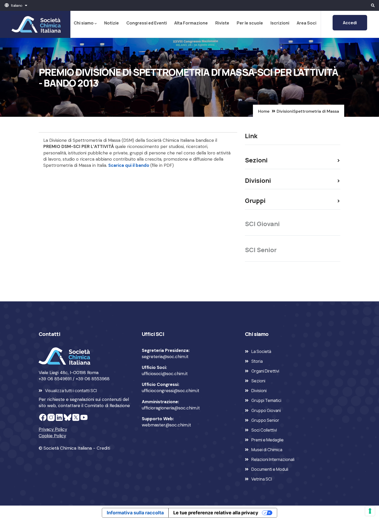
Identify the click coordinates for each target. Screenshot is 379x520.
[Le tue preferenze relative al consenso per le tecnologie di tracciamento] (370, 511)
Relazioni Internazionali (272, 459)
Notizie (111, 23)
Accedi (350, 23)
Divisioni (285, 111)
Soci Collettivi (264, 430)
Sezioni (258, 381)
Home (263, 111)
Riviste (222, 23)
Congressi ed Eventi (146, 23)
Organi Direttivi (265, 371)
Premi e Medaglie (267, 440)
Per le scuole (250, 23)
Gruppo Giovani (266, 410)
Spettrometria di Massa (316, 111)
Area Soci (306, 23)
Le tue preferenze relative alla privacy (215, 512)
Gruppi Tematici (266, 400)
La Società (261, 351)
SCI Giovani (262, 223)
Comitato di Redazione (107, 405)
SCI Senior (261, 249)
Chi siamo (84, 23)
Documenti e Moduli (269, 469)
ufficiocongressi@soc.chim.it (170, 390)
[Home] (35, 24)
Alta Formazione (191, 23)
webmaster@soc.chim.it (166, 425)
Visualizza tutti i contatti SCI (71, 390)
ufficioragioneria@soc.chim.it (171, 408)
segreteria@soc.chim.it (165, 356)
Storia (257, 361)
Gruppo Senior (265, 420)
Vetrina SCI (261, 479)
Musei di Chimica (266, 449)
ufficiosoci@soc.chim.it (165, 373)
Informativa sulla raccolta (135, 512)
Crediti (103, 448)
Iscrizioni (279, 23)
